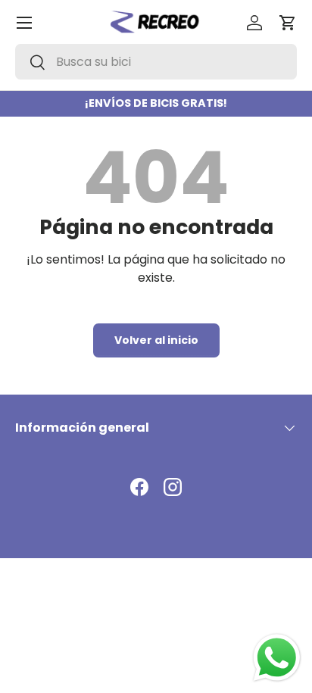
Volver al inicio (156, 340)
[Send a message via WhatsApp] (276, 657)
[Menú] (24, 22)
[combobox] (156, 62)
